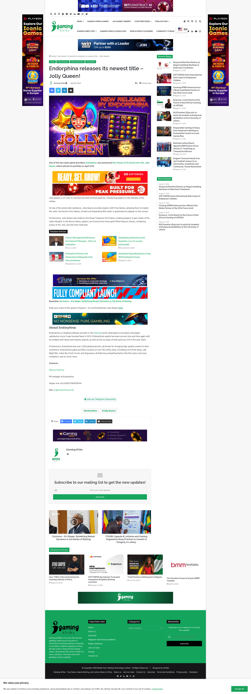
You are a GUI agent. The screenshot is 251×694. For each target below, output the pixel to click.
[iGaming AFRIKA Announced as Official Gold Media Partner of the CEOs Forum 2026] (164, 99)
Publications (161, 21)
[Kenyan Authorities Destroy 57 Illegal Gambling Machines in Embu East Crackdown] (164, 74)
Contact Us (93, 664)
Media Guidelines (95, 652)
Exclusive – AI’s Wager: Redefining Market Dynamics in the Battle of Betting (95, 309)
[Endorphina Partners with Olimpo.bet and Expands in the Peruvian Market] (56, 265)
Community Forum (165, 31)
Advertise (92, 644)
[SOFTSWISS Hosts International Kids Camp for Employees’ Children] (164, 87)
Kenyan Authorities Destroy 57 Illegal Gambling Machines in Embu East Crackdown (186, 73)
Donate (91, 660)
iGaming (97, 341)
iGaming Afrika (59, 91)
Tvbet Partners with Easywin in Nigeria (144, 585)
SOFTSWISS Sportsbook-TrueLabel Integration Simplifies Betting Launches (104, 587)
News (79, 21)
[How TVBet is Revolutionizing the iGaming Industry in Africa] (66, 573)
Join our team (94, 656)
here (120, 316)
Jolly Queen (109, 419)
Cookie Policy (157, 689)
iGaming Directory (86, 31)
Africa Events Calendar (141, 31)
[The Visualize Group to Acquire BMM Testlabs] (184, 573)
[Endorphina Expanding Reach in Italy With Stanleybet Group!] (109, 265)
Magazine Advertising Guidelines (101, 648)
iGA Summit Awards (122, 21)
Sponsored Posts (77, 70)
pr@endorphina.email (64, 398)
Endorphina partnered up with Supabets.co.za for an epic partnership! (131, 249)
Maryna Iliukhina (56, 378)
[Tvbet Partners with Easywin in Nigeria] (145, 573)
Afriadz (166, 676)
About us (92, 640)
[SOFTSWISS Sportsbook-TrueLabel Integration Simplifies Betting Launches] (106, 573)
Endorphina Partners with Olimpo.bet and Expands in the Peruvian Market (79, 265)
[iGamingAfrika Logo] (62, 26)
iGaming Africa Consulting (113, 31)
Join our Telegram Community (101, 407)
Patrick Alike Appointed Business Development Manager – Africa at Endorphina (80, 249)
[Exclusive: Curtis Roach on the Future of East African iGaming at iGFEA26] (164, 112)
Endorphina (91, 171)
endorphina (91, 419)
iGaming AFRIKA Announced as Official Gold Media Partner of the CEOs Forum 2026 (187, 98)
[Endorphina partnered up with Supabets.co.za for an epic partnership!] (109, 249)
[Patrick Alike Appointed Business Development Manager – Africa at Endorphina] (56, 249)
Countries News (142, 21)
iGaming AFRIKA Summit (98, 21)
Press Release (63, 70)
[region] (125, 686)
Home (53, 64)
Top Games (62, 64)
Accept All (239, 689)
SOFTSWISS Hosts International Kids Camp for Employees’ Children (187, 86)
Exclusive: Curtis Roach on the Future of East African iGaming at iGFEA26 (187, 111)
